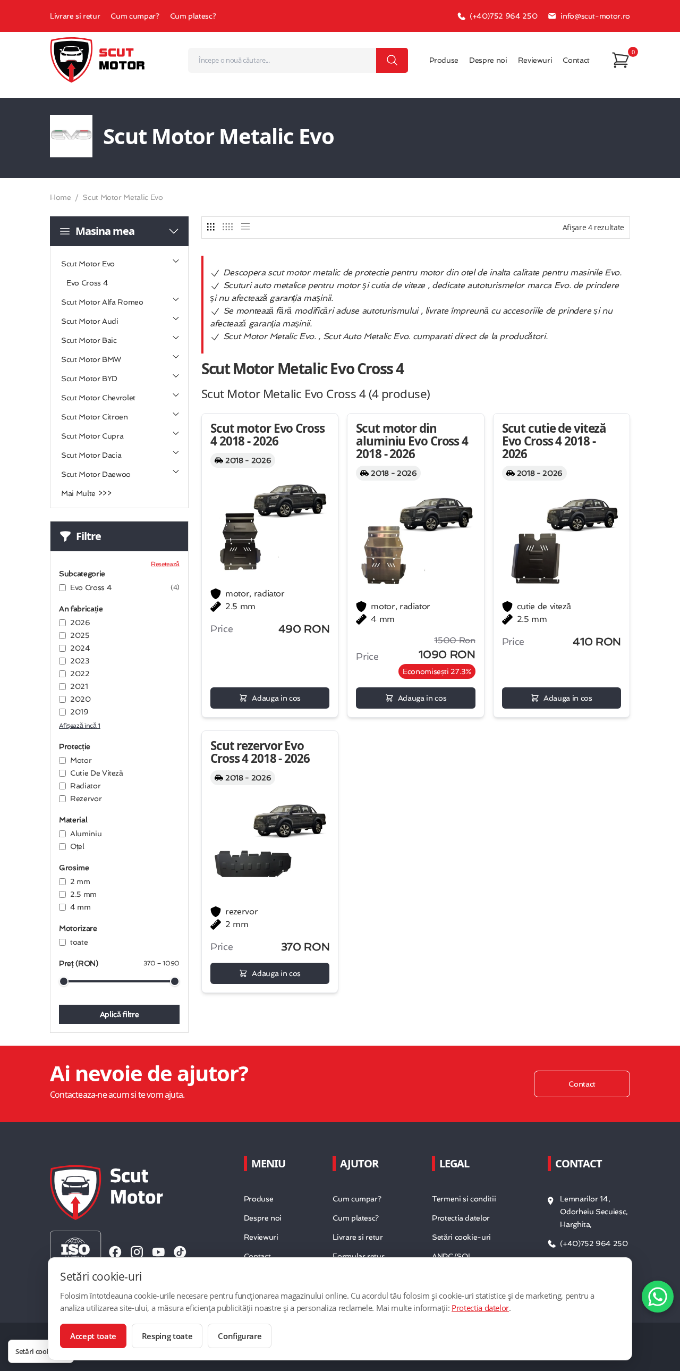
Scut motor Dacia (91, 455)
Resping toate (167, 1336)
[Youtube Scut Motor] (158, 1251)
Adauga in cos (276, 698)
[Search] (392, 60)
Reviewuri (535, 60)
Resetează (165, 564)
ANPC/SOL (452, 1256)
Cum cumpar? (134, 16)
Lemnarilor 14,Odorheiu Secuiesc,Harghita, (594, 1212)
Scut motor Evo (88, 263)
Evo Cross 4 (87, 283)
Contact (576, 60)
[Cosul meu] (620, 60)
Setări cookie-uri (461, 1237)
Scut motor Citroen (94, 417)
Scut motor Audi (89, 321)
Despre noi (488, 60)
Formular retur (358, 1256)
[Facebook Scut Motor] (115, 1251)
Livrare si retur (75, 16)
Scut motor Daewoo (96, 474)
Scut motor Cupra (92, 436)
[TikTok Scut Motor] (180, 1251)
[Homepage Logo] (98, 60)
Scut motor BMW (91, 359)
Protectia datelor (461, 1218)
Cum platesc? (193, 16)
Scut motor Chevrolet (98, 397)
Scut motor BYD (89, 378)
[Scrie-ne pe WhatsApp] (658, 1297)
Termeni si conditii (464, 1199)
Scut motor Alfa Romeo (102, 302)
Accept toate (93, 1336)
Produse (444, 60)
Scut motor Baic (89, 340)
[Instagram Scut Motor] (136, 1251)
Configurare (239, 1336)
